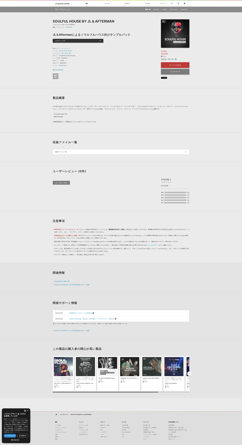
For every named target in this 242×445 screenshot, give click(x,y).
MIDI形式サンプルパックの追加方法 (80, 313)
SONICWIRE (62, 3)
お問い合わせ (103, 436)
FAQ (101, 430)
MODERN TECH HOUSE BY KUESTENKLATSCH (134, 378)
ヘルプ (102, 434)
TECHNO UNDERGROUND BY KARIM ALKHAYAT (112, 378)
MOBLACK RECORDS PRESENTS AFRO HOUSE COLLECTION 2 (161, 378)
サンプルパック (65, 48)
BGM (56, 439)
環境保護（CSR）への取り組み (176, 427)
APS (123, 434)
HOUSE (61, 51)
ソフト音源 (58, 425)
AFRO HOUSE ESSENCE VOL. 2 (85, 383)
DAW (56, 434)
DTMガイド (103, 427)
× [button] (27, 410)
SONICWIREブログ (83, 434)
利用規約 (170, 434)
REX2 (66, 53)
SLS (123, 436)
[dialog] (16, 425)
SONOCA (124, 425)
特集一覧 (81, 427)
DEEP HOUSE (68, 51)
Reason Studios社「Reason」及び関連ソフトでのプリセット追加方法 (92, 319)
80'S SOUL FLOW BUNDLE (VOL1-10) (65, 383)
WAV (62, 53)
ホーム (56, 414)
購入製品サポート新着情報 (149, 427)
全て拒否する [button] (22, 435)
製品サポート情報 (104, 425)
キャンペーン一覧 (83, 425)
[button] (189, 373)
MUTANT (124, 430)
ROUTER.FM (125, 427)
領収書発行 (146, 430)
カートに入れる (175, 65)
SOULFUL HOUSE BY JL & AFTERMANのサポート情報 (71, 285)
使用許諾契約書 (58, 70)
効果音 (56, 436)
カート (145, 439)
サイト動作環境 (172, 432)
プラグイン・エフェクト (61, 427)
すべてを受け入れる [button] (10, 435)
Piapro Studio (125, 432)
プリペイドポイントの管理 (149, 434)
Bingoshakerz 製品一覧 (61, 281)
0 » (69, 27)
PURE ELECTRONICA (171, 383)
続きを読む (17, 432)
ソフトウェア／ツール (60, 432)
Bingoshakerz (63, 65)
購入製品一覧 (146, 425)
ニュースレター (83, 432)
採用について (171, 439)
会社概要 (170, 425)
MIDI (70, 53)
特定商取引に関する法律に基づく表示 (177, 430)
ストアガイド (103, 432)
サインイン (163, 3)
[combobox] (25, 411)
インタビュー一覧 (83, 430)
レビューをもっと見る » (61, 182)
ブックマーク (175, 72)
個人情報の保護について (174, 436)
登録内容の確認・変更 (148, 432)
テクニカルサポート (152, 245)
